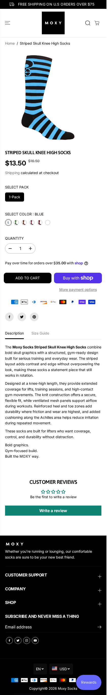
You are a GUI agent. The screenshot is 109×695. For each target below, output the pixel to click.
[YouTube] (35, 640)
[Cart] (96, 22)
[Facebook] (9, 317)
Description (14, 333)
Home (10, 43)
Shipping (12, 173)
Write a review (53, 510)
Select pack (17, 187)
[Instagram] (26, 640)
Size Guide (40, 333)
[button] (8, 23)
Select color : (24, 214)
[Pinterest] (34, 317)
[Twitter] (21, 317)
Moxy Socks (67, 688)
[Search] (87, 22)
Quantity (14, 238)
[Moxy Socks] (53, 23)
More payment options (78, 289)
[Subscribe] (99, 627)
